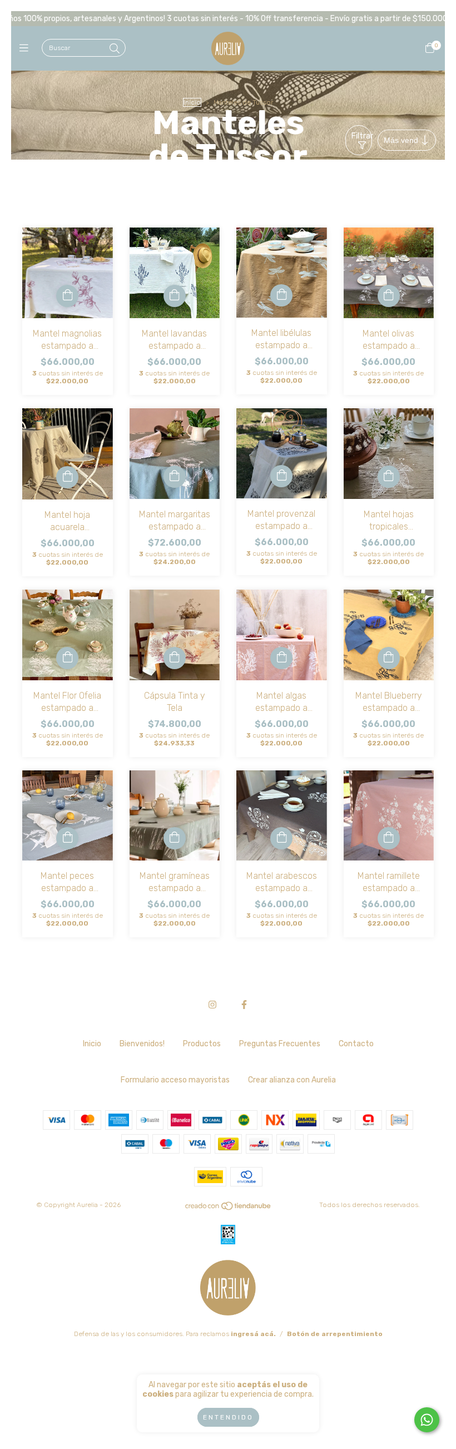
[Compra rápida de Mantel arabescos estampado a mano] (281, 838)
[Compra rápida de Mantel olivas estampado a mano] (389, 296)
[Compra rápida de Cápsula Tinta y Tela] (174, 658)
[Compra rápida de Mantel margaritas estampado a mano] (174, 477)
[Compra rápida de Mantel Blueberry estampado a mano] (389, 658)
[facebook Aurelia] (244, 1005)
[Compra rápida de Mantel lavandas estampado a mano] (174, 296)
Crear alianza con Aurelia (292, 1080)
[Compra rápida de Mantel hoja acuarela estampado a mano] (67, 477)
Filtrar (361, 136)
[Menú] (26, 48)
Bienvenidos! (142, 1044)
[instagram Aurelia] (212, 1005)
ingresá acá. (253, 1334)
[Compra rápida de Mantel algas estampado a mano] (281, 658)
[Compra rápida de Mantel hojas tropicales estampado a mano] (389, 477)
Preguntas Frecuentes (279, 1044)
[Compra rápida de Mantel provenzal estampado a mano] (281, 476)
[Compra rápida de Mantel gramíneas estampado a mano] (174, 838)
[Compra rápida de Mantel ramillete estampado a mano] (389, 838)
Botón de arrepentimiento (335, 1334)
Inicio (192, 102)
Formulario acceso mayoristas (175, 1080)
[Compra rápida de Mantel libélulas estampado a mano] (281, 295)
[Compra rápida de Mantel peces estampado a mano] (67, 838)
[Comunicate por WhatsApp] (426, 1419)
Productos (202, 1044)
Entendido (228, 1417)
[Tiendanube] (228, 1209)
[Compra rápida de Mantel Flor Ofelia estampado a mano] (67, 658)
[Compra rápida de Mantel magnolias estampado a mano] (67, 296)
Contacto (356, 1044)
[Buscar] (114, 49)
